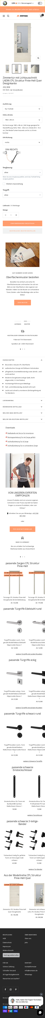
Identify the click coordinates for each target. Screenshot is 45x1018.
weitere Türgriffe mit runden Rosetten (29, 654)
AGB (4, 938)
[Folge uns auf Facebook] (5, 989)
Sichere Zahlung (8, 967)
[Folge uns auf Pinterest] (15, 989)
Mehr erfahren (34, 9)
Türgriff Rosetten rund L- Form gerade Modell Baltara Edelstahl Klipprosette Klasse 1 (14, 642)
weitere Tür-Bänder (35, 869)
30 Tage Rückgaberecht (11, 974)
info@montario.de (31, 970)
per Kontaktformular (22, 529)
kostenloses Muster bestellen (23, 231)
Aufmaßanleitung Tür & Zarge (17, 441)
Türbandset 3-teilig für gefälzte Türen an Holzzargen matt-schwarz (14, 857)
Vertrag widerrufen (11, 955)
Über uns (28, 938)
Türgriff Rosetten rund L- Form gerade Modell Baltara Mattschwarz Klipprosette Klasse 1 (14, 748)
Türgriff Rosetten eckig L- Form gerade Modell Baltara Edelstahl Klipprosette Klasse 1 (14, 693)
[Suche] (8, 16)
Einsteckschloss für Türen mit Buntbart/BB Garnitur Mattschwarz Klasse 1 (14, 803)
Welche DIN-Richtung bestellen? (15, 419)
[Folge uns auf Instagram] (10, 989)
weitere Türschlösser (34, 815)
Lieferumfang (8, 400)
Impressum (7, 946)
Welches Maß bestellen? (12, 413)
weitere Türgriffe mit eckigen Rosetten (29, 708)
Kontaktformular (30, 967)
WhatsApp (28, 974)
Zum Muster (22, 302)
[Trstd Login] (41, 3)
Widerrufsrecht (8, 950)
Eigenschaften (8, 360)
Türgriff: (6, 190)
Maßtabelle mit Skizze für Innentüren (20, 433)
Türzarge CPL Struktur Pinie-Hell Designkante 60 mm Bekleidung (14, 598)
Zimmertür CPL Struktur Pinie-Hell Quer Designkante (14, 910)
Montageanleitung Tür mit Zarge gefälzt (21, 437)
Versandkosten (18, 90)
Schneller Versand (9, 970)
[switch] (40, 3)
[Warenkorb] (41, 16)
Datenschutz (7, 942)
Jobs (26, 942)
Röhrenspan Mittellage (12, 407)
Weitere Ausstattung (14, 184)
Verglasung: (7, 167)
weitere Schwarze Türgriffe (32, 761)
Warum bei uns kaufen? (11, 979)
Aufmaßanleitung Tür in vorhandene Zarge (22, 446)
